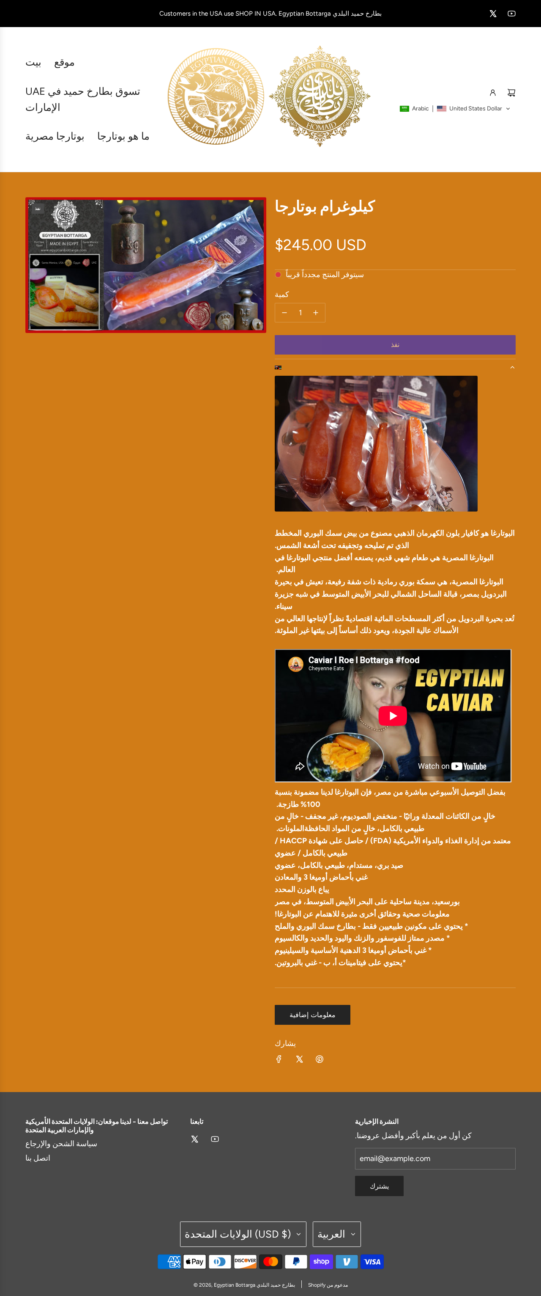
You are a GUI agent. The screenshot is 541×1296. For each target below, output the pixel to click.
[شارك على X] (299, 1061)
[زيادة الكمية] (315, 312)
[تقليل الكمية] (284, 312)
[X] (493, 13)
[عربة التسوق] (511, 92)
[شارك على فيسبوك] (279, 1061)
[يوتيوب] (511, 13)
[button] (455, 109)
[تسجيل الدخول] (493, 92)
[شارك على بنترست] (319, 1061)
